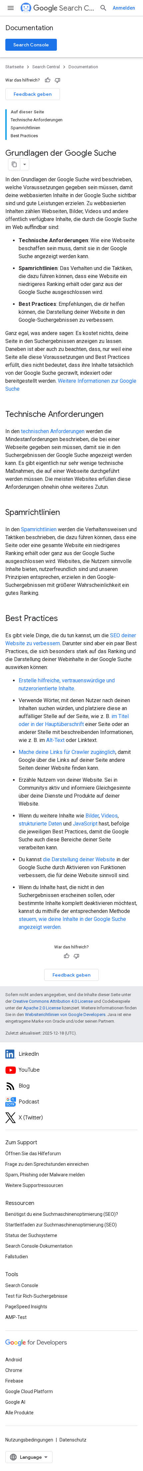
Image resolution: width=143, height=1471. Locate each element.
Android (13, 1359)
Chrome (13, 1370)
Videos (109, 816)
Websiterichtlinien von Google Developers (65, 1014)
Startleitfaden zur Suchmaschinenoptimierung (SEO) (61, 1224)
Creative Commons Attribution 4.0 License (53, 1001)
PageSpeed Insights (26, 1306)
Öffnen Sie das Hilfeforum (33, 1153)
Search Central (76, 8)
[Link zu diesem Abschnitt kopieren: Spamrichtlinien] (68, 513)
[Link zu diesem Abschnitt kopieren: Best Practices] (66, 619)
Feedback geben (33, 94)
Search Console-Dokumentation (38, 1246)
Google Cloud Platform (29, 1391)
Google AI (15, 1402)
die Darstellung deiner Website (79, 859)
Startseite (14, 66)
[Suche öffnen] (103, 8)
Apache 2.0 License (42, 1007)
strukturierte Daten (40, 823)
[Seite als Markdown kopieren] (14, 164)
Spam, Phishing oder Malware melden (45, 1174)
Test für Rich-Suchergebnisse (36, 1296)
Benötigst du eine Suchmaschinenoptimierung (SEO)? (61, 1214)
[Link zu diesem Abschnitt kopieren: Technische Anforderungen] (112, 415)
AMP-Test (16, 1317)
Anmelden (124, 8)
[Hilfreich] (48, 80)
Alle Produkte (19, 1412)
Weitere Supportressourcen (34, 1185)
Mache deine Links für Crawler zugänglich (67, 752)
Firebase (14, 1381)
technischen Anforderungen (52, 431)
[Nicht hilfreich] (58, 80)
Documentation (29, 28)
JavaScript (85, 823)
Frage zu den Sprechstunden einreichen (47, 1164)
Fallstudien (16, 1256)
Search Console (31, 45)
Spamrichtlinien (39, 529)
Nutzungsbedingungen (29, 1440)
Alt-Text (55, 740)
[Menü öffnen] (10, 8)
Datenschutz (73, 1440)
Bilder (92, 816)
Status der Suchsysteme (31, 1235)
